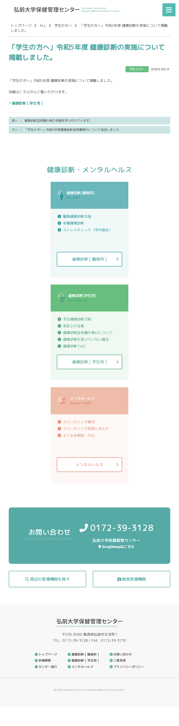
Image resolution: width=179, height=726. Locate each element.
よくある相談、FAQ (79, 435)
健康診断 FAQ (74, 346)
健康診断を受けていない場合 (86, 339)
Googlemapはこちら (118, 546)
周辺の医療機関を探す (50, 579)
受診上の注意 (73, 325)
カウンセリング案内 (79, 421)
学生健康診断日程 (77, 319)
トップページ (21, 25)
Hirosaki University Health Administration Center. (94, 690)
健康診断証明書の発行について (87, 332)
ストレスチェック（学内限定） (87, 229)
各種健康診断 (73, 223)
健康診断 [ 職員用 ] (89, 259)
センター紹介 (48, 667)
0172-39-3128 (121, 528)
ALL (43, 25)
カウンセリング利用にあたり (86, 428)
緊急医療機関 (134, 579)
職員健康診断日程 (77, 216)
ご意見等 (119, 660)
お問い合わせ (122, 654)
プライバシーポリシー (128, 667)
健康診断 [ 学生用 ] (27, 103)
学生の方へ (63, 25)
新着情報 (45, 660)
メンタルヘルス (89, 464)
